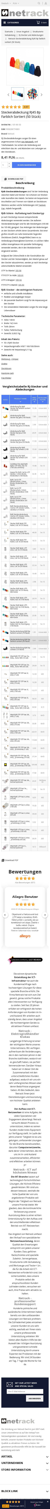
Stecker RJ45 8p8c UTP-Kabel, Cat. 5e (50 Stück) (19, 573)
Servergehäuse (29, 1258)
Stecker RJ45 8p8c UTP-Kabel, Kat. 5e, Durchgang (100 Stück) (19, 624)
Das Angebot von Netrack (20, 1234)
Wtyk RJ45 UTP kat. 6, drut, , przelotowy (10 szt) (20, 822)
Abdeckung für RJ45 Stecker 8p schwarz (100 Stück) (19, 449)
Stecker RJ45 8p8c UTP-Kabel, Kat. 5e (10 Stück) (19, 582)
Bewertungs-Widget (37, 1502)
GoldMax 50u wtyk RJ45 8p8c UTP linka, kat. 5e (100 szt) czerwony (19, 466)
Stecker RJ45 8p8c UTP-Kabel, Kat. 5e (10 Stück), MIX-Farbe (19, 590)
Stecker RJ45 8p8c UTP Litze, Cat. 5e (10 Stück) (18, 549)
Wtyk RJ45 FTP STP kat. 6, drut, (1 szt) (19, 674)
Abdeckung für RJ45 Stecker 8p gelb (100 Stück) (20, 416)
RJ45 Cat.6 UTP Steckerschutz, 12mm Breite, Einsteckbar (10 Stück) (18, 482)
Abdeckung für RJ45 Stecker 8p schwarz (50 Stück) (18, 457)
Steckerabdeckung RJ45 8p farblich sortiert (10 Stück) (20, 632)
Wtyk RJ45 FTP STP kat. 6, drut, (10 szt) (19, 682)
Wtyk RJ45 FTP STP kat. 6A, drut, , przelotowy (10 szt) (19, 756)
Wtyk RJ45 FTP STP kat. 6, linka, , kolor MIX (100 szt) (19, 707)
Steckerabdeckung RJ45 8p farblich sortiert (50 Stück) (20, 640)
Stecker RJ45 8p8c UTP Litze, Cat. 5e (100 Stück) (19, 557)
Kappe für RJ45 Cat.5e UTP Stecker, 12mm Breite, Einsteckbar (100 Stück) (20, 474)
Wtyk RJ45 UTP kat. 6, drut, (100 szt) (20, 806)
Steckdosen (6, 368)
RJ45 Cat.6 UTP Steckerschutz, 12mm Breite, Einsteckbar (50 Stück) (18, 499)
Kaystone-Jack (7, 373)
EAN (3, 129)
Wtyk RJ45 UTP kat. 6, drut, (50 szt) (20, 814)
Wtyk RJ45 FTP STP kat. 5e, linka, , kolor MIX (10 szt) (19, 657)
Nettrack (19, 994)
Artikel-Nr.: (6, 124)
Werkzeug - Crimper (9, 359)
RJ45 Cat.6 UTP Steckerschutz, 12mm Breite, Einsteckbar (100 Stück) (19, 490)
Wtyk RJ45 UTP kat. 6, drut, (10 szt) (20, 797)
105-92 (19, 280)
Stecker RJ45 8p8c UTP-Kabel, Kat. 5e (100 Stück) (19, 598)
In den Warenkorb (26, 165)
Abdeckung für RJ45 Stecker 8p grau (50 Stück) (19, 441)
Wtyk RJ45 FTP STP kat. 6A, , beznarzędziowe (20, 781)
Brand (4, 133)
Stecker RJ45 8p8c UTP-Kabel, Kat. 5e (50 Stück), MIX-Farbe (19, 615)
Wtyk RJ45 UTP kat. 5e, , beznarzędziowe (18, 789)
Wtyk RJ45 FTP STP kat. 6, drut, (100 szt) (19, 690)
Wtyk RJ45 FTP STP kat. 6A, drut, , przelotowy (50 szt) (19, 773)
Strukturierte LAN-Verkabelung (25, 1262)
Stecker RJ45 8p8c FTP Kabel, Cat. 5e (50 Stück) (19, 541)
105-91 (20, 275)
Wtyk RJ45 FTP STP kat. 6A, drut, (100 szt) (19, 732)
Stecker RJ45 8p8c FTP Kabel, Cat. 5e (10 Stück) (19, 524)
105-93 (21, 285)
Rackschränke (18, 1255)
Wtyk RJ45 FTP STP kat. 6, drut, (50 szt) (19, 698)
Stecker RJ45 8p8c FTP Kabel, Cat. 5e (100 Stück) (19, 532)
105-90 (18, 270)
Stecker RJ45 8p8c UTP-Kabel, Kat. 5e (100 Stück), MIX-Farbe (19, 607)
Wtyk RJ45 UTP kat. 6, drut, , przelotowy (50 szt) (20, 838)
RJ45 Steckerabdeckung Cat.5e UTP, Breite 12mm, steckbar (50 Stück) (19, 516)
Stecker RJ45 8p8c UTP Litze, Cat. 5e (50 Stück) (18, 565)
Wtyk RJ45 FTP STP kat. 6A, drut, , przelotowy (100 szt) (20, 764)
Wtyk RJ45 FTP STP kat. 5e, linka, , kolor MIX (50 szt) (19, 665)
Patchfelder (6, 378)
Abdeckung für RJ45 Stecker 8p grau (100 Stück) (18, 433)
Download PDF (13, 179)
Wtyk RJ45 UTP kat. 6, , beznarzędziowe (18, 847)
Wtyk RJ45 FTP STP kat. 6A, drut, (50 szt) (19, 740)
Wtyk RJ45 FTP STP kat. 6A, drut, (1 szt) (19, 715)
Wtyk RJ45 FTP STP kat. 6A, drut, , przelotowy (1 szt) (19, 748)
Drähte (4, 363)
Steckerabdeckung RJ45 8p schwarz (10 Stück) (20, 648)
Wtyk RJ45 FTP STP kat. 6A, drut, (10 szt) (19, 723)
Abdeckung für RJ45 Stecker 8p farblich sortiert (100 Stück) (20, 408)
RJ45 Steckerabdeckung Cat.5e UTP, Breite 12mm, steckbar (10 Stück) (19, 508)
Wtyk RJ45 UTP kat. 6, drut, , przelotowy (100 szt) (20, 830)
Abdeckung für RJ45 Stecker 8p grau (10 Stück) (19, 424)
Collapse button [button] (47, 1501)
